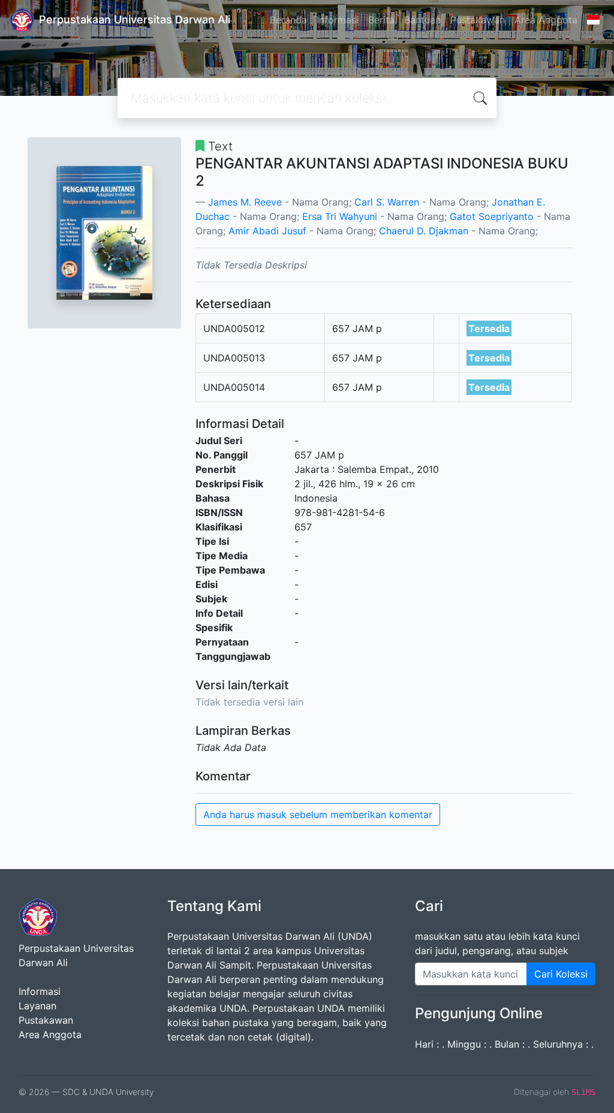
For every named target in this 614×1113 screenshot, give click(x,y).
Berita (381, 20)
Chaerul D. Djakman (423, 231)
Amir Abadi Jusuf (267, 231)
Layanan (37, 1006)
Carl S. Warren (386, 202)
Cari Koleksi (561, 974)
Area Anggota (545, 20)
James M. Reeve (245, 202)
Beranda (288, 20)
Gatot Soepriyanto (492, 216)
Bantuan (422, 20)
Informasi (338, 20)
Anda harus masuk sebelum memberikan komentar (317, 815)
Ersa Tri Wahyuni (339, 216)
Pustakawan (477, 20)
